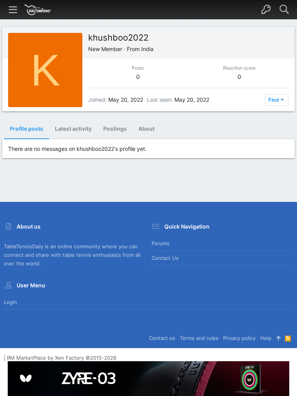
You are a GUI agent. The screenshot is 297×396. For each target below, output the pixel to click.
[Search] (284, 10)
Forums (160, 243)
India (147, 49)
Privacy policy (239, 338)
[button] (13, 10)
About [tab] (146, 128)
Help (265, 338)
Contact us (165, 258)
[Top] (278, 338)
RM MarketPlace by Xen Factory (61, 358)
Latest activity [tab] (73, 128)
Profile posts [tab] (26, 128)
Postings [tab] (115, 128)
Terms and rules (199, 338)
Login (10, 302)
